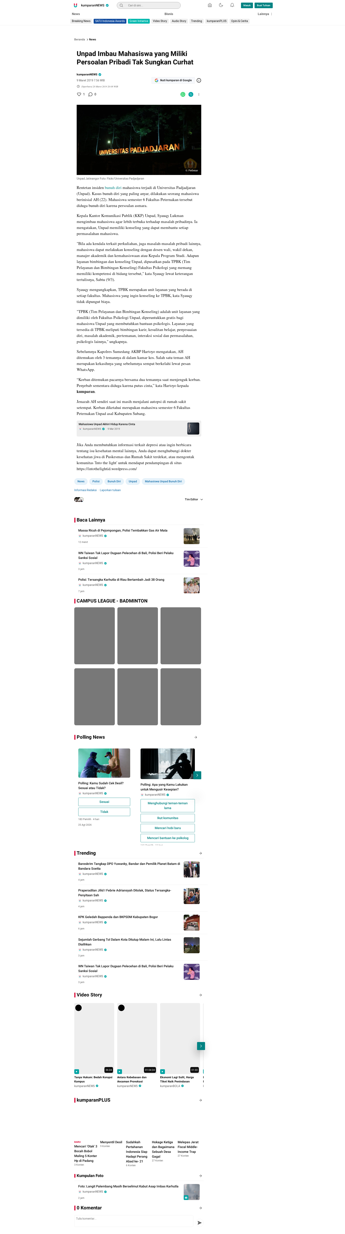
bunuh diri (113, 187)
